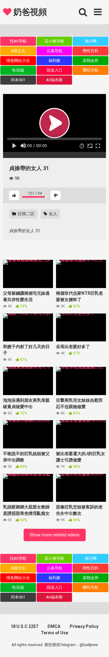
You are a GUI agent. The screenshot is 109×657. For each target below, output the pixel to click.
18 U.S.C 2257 (24, 626)
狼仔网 (91, 41)
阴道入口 (54, 70)
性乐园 (18, 70)
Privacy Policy (84, 626)
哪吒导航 (90, 70)
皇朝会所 (90, 60)
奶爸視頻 (29, 12)
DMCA (54, 626)
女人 (52, 213)
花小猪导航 (54, 41)
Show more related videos (55, 534)
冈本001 (18, 80)
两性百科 (90, 51)
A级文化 (18, 51)
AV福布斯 (54, 80)
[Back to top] (98, 645)
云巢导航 (54, 51)
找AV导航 (18, 41)
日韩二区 (26, 213)
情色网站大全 (18, 60)
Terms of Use (54, 632)
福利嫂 (54, 60)
